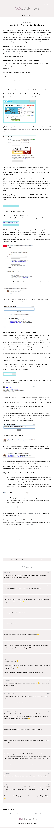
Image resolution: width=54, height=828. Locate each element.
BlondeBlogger (7, 680)
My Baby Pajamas (7, 726)
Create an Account (18, 129)
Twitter (38, 32)
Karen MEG (6, 773)
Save (20, 559)
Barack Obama (24, 360)
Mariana (6, 572)
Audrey (5, 596)
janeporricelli (20, 406)
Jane (30, 22)
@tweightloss (18, 420)
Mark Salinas (7, 620)
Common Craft (28, 524)
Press (23, 15)
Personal (7, 13)
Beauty (32, 13)
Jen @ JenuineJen (8, 693)
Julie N (5, 631)
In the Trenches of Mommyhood (11, 642)
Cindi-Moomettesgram (9, 711)
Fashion (24, 13)
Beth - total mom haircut (9, 751)
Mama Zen (6, 610)
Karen (5, 585)
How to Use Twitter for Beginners (30, 513)
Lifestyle (15, 13)
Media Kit (45, 13)
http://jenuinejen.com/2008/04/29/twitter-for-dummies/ (19, 703)
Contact (30, 15)
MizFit (5, 656)
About (38, 13)
